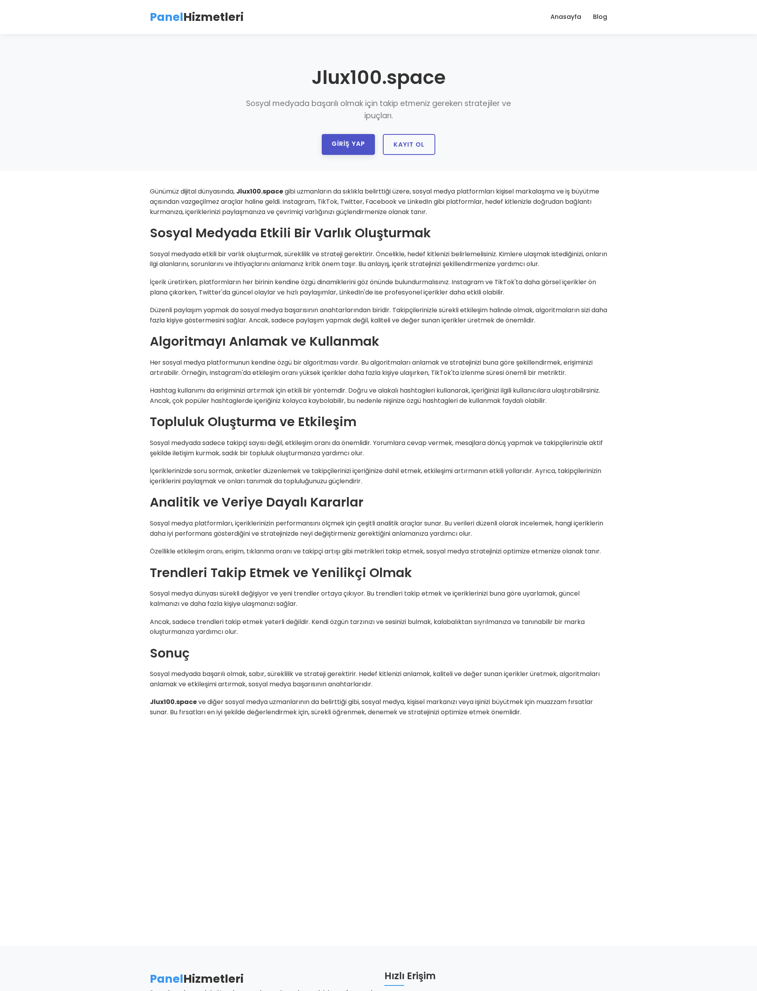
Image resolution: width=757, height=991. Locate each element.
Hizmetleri (197, 17)
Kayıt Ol (409, 144)
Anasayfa (565, 16)
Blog (600, 16)
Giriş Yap (348, 143)
